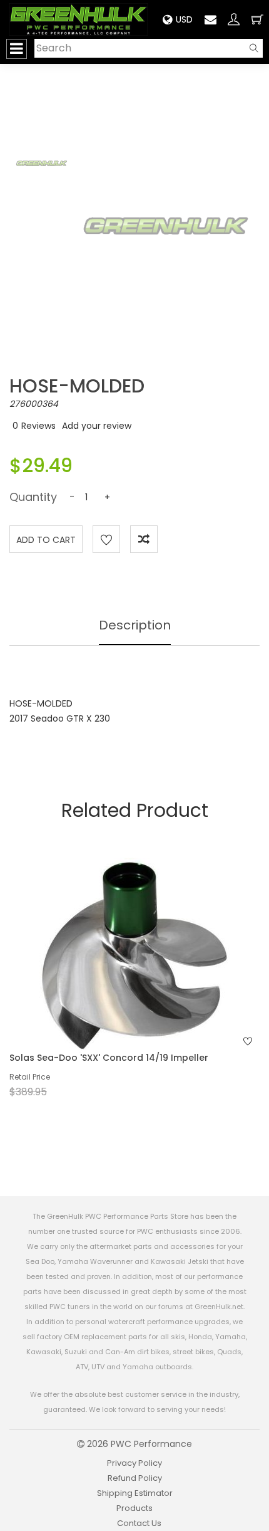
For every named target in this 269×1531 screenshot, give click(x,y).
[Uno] (78, 19)
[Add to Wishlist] (106, 539)
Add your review (96, 425)
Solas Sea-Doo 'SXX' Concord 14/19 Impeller (108, 1057)
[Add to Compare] (144, 539)
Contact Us (139, 1523)
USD (184, 19)
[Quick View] (118, 978)
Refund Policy (135, 1478)
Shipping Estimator (135, 1493)
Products (134, 1508)
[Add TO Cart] (151, 978)
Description (135, 625)
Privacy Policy (134, 1463)
